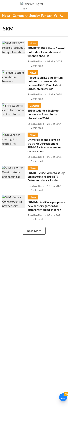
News (6, 15)
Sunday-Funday (40, 15)
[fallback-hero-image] (15, 54)
